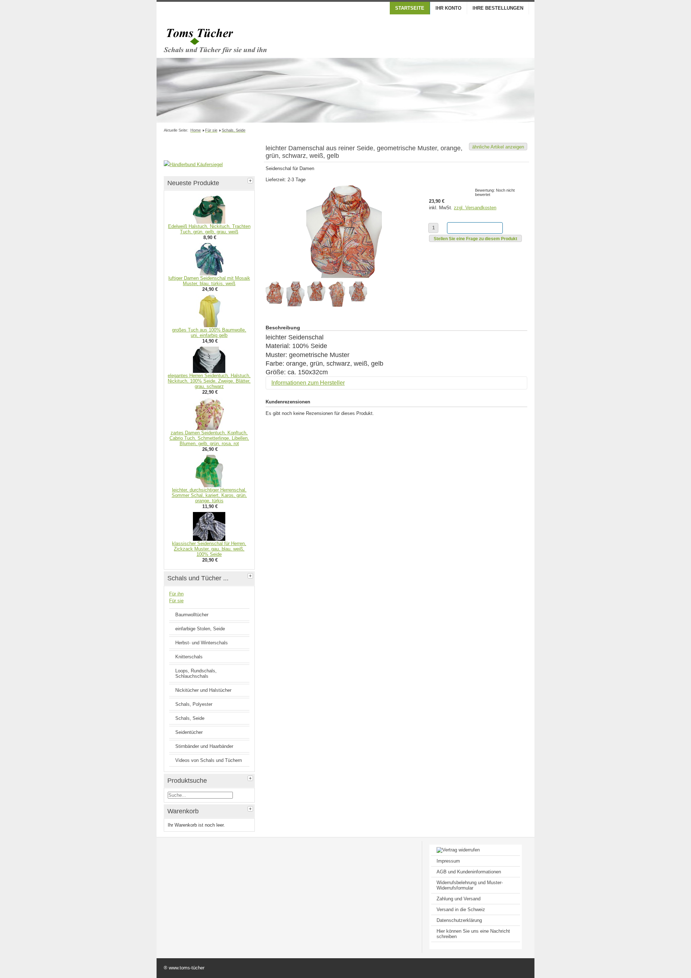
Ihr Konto (448, 8)
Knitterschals (189, 656)
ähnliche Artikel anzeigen (498, 147)
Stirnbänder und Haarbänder (204, 746)
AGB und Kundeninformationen (469, 871)
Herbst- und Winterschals (201, 642)
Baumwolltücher (191, 614)
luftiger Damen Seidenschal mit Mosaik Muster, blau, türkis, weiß (209, 280)
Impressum (448, 861)
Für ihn (176, 594)
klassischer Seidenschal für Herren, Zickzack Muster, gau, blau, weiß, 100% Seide (209, 549)
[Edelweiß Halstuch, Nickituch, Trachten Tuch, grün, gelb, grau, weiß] (209, 222)
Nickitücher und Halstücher (203, 690)
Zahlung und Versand (458, 898)
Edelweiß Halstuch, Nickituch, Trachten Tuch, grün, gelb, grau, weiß (209, 229)
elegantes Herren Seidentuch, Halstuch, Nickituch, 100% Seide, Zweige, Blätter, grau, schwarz (209, 381)
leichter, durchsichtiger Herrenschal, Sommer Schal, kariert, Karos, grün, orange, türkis (209, 495)
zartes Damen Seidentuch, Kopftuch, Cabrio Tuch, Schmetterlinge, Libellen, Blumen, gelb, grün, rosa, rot (209, 438)
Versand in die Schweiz (461, 909)
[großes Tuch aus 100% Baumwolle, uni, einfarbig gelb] (209, 325)
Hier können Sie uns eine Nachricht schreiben (473, 933)
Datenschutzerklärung (459, 920)
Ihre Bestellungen (498, 8)
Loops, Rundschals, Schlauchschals (196, 673)
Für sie (176, 600)
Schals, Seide (189, 718)
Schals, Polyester (193, 704)
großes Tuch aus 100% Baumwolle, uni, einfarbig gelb (209, 332)
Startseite (409, 8)
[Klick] (251, 179)
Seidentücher (189, 732)
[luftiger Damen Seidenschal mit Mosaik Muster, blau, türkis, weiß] (209, 274)
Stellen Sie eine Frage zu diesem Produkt (475, 238)
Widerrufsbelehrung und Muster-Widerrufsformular (470, 885)
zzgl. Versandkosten (475, 207)
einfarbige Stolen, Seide (200, 628)
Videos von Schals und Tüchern (208, 760)
